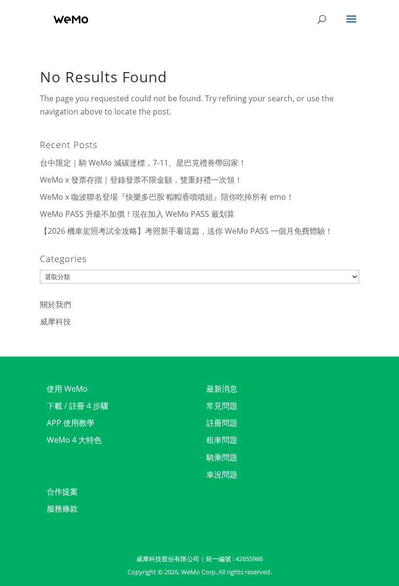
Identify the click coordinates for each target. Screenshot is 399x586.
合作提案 (62, 491)
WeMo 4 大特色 (74, 440)
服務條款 (62, 508)
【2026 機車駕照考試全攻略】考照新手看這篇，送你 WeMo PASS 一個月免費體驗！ (186, 231)
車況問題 (221, 474)
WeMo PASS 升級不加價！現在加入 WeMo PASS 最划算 (137, 213)
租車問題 (221, 440)
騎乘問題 (221, 457)
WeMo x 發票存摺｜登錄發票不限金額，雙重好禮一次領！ (141, 179)
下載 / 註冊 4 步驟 (78, 405)
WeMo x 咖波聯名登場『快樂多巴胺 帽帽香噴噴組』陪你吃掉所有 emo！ (167, 196)
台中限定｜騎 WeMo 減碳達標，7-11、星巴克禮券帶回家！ (143, 162)
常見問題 (221, 405)
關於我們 (55, 304)
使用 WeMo (67, 388)
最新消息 (221, 388)
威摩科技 (55, 321)
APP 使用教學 (70, 422)
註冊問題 (221, 422)
